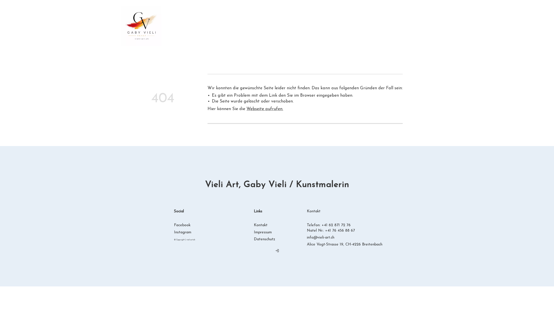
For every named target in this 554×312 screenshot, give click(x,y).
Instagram (182, 232)
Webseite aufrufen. (264, 109)
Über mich (236, 23)
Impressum (263, 232)
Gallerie (272, 23)
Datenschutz (264, 239)
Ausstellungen (312, 23)
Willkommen (195, 23)
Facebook (182, 225)
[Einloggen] (277, 251)
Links (188, 29)
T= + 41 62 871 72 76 (405, 25)
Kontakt (220, 29)
